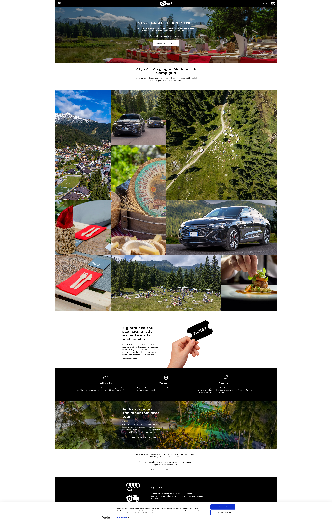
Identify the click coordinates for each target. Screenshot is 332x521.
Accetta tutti (223, 507)
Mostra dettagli (122, 517)
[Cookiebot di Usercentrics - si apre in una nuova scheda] (106, 517)
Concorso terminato (166, 43)
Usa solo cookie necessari (223, 512)
